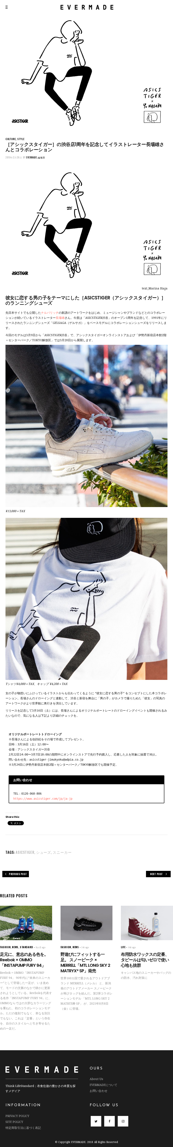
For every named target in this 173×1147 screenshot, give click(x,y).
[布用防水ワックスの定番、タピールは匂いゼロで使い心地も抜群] (147, 923)
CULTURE (10, 139)
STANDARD (26, 947)
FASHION (5, 947)
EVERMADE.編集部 (35, 157)
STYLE (20, 139)
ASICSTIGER (25, 852)
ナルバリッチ (50, 313)
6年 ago (132, 947)
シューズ (43, 852)
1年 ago (85, 947)
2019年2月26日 (13, 157)
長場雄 (60, 318)
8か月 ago (41, 947)
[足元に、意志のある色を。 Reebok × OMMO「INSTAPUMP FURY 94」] (26, 923)
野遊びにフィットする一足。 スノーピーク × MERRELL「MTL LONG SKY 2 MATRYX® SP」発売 (85, 962)
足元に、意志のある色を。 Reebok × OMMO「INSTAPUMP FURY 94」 (24, 959)
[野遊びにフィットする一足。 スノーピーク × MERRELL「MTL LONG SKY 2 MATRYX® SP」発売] (87, 923)
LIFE (123, 947)
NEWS (15, 947)
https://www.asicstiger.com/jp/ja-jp (42, 798)
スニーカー (62, 852)
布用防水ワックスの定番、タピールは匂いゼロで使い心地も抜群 (145, 959)
